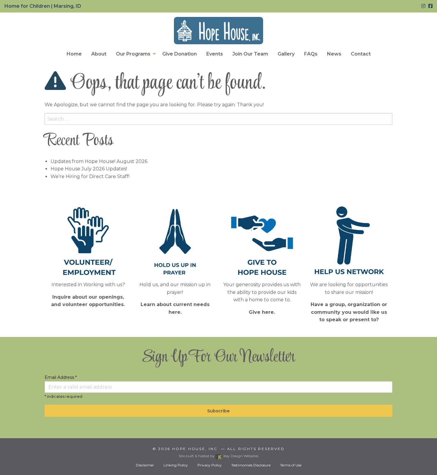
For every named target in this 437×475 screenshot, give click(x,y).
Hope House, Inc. (195, 448)
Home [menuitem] (74, 54)
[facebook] (430, 6)
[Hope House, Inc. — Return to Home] (218, 30)
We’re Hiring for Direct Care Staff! (90, 176)
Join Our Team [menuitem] (250, 54)
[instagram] (423, 6)
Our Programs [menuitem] (133, 54)
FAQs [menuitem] (310, 54)
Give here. (262, 312)
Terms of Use (290, 465)
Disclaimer (145, 465)
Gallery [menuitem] (286, 54)
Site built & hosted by (218, 456)
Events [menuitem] (214, 54)
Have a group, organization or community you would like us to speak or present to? (349, 312)
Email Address (61, 377)
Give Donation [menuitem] (179, 54)
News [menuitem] (334, 54)
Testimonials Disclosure (251, 465)
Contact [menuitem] (361, 54)
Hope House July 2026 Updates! (89, 169)
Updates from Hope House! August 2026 (99, 161)
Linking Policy (176, 465)
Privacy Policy (209, 465)
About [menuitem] (98, 54)
